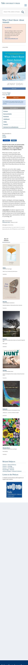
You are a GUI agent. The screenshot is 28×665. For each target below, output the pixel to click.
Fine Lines (5, 301)
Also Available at (14, 108)
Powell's (5, 124)
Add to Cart (16, 97)
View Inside (14, 88)
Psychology (6, 469)
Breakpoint (5, 409)
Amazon (5, 111)
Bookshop (6, 116)
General (12, 469)
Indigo (5, 121)
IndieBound (6, 119)
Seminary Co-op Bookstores (10, 127)
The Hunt (5, 370)
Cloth (3, 135)
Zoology (10, 466)
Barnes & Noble (7, 114)
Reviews (13, 140)
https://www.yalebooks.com (11, 38)
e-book (4, 137)
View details (5, 274)
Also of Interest (6, 239)
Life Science (11, 468)
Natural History (12, 464)
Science (5, 464)
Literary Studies (7, 471)
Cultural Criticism (16, 471)
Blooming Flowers (6, 448)
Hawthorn (5, 339)
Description (6, 140)
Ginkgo (4, 267)
